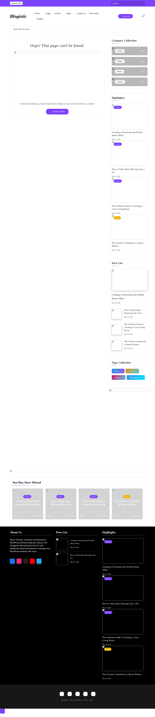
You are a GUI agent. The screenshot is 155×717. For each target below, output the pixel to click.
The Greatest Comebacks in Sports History (121, 674)
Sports (117, 218)
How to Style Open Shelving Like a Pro (120, 603)
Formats (40, 19)
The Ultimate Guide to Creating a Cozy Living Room (134, 327)
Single (48, 13)
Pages (68, 13)
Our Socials (94, 13)
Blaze (16, 516)
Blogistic (18, 16)
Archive (57, 13)
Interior (117, 107)
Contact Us (81, 13)
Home (37, 13)
